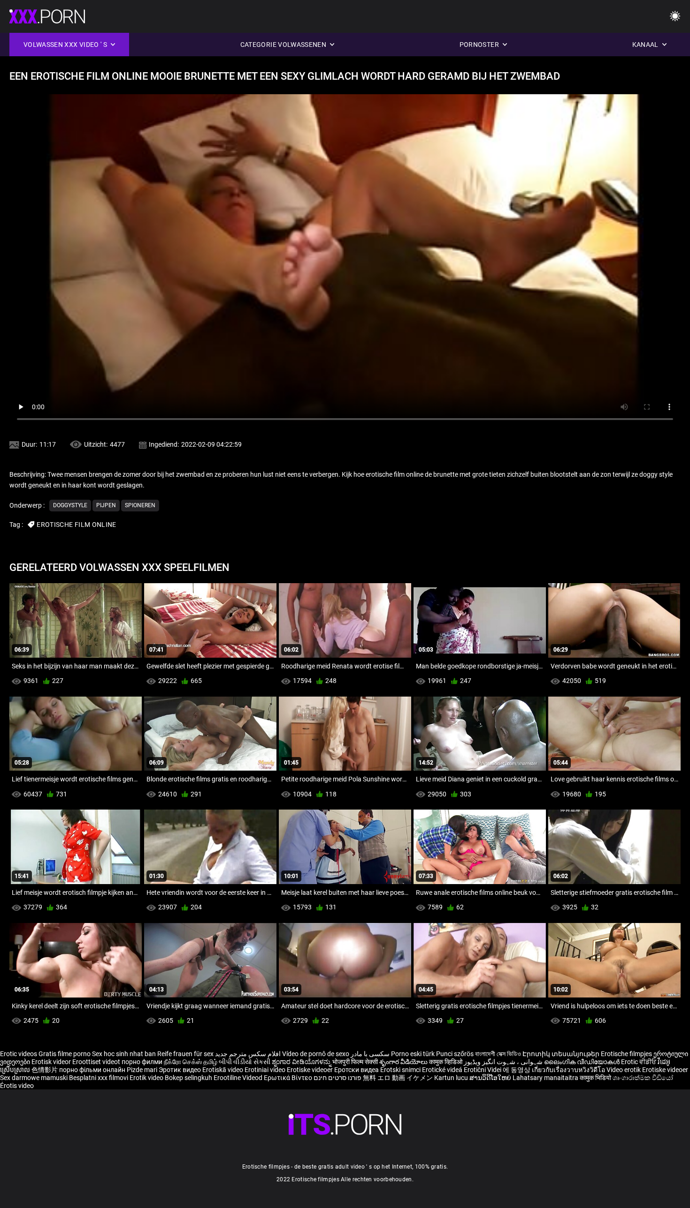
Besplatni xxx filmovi (98, 1077)
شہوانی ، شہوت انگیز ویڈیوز (504, 1061)
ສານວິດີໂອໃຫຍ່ (491, 1077)
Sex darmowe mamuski (34, 1077)
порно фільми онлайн (92, 1069)
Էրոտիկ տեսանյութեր (561, 1054)
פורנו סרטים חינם (337, 1077)
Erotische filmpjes (626, 1054)
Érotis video (17, 1085)
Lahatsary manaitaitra (546, 1077)
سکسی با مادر (370, 1054)
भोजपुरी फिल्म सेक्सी (355, 1061)
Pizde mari (142, 1069)
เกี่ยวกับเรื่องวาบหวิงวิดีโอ (569, 1069)
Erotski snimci (401, 1069)
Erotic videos (19, 1054)
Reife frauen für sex (185, 1054)
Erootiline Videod (239, 1077)
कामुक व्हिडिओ (446, 1061)
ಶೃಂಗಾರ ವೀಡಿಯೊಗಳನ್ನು (302, 1061)
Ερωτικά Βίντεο (289, 1077)
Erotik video (147, 1077)
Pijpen (106, 505)
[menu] (675, 17)
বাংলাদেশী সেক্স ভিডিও (498, 1054)
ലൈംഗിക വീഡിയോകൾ (582, 1061)
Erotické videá (443, 1069)
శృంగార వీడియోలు (404, 1061)
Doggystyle (70, 505)
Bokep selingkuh (188, 1077)
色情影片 (45, 1069)
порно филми (142, 1061)
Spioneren (140, 505)
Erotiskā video (223, 1069)
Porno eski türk (413, 1054)
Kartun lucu (451, 1077)
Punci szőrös (455, 1054)
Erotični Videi (483, 1069)
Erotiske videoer (310, 1069)
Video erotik (624, 1069)
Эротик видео (180, 1069)
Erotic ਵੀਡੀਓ (639, 1061)
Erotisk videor (51, 1061)
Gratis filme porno (64, 1054)
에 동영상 (517, 1069)
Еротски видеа (357, 1069)
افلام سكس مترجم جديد (248, 1054)
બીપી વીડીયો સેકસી (244, 1061)
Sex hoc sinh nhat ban (124, 1054)
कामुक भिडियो (596, 1077)
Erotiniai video (266, 1069)
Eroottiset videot (97, 1061)
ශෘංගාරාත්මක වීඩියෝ (643, 1077)
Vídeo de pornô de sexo (315, 1054)
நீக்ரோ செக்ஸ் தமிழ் (190, 1061)
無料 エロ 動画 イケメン (398, 1077)
